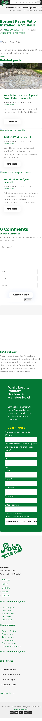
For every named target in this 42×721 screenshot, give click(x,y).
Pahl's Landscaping (13, 30)
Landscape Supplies (11, 646)
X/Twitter (9, 435)
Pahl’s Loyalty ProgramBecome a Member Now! (19, 392)
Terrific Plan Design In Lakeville (16, 181)
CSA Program (8, 608)
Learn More (16, 427)
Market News (8, 614)
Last (6, 467)
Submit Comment (21, 295)
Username (9, 488)
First (7, 459)
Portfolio (19, 33)
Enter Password (12, 505)
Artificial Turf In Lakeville (18, 137)
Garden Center (9, 631)
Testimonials (9, 104)
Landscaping (7, 33)
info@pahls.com (7, 693)
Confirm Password (13, 513)
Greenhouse (8, 634)
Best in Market (21, 710)
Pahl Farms (7, 611)
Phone (8, 479)
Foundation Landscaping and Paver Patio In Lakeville (21, 96)
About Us (6, 617)
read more (12, 122)
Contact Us (7, 620)
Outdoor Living (9, 643)
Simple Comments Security (17, 517)
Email (8, 470)
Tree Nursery (8, 637)
